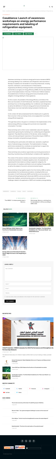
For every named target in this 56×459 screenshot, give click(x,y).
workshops (30, 191)
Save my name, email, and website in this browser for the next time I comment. (25, 296)
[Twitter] (3, 80)
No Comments (13, 30)
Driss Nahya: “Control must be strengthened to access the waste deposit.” (30, 418)
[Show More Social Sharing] (35, 33)
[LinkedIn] (3, 84)
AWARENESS (6, 191)
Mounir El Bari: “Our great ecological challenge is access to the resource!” (30, 410)
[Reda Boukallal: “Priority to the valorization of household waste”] (6, 428)
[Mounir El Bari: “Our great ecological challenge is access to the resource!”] (6, 412)
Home (3, 11)
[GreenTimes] (33, 448)
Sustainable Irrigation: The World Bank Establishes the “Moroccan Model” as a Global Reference (40, 230)
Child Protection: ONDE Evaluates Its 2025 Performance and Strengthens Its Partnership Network (27, 349)
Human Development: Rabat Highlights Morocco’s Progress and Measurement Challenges (31, 360)
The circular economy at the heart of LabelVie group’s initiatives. (28, 402)
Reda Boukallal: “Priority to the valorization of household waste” (28, 426)
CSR (4, 318)
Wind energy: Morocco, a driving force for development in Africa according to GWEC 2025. (41, 202)
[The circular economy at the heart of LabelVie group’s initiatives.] (6, 404)
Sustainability (6, 14)
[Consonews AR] (20, 448)
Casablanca (13, 191)
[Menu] (4, 6)
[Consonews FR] (9, 448)
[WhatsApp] (3, 91)
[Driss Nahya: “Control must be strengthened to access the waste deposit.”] (6, 420)
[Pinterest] (3, 88)
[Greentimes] (28, 6)
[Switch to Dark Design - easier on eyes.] (50, 6)
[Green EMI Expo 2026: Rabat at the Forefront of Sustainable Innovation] (14, 219)
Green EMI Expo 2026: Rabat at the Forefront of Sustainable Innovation (12, 229)
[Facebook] (3, 77)
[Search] (52, 6)
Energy (19, 191)
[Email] (3, 95)
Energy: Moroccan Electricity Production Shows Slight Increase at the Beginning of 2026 (14, 253)
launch (24, 191)
